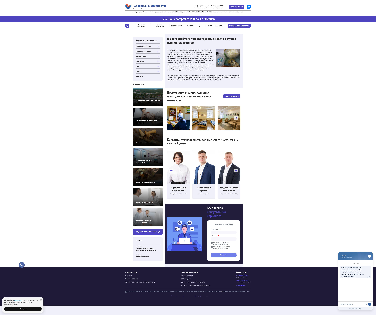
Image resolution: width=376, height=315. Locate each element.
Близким (209, 26)
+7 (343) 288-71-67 (202, 6)
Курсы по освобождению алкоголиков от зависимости (146, 249)
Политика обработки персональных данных (176, 296)
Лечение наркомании (141, 26)
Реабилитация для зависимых (144, 161)
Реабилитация (176, 26)
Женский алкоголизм (143, 257)
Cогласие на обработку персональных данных (199, 296)
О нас (200, 26)
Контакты (219, 26)
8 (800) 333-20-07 (217, 6)
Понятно (23, 309)
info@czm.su (240, 285)
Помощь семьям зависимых (239, 26)
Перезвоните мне (236, 7)
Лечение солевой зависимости (143, 221)
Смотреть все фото (232, 96)
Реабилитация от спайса (146, 143)
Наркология (190, 26)
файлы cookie (18, 300)
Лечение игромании (144, 203)
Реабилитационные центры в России (148, 101)
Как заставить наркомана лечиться (147, 121)
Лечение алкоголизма (160, 26)
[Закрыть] (41, 300)
